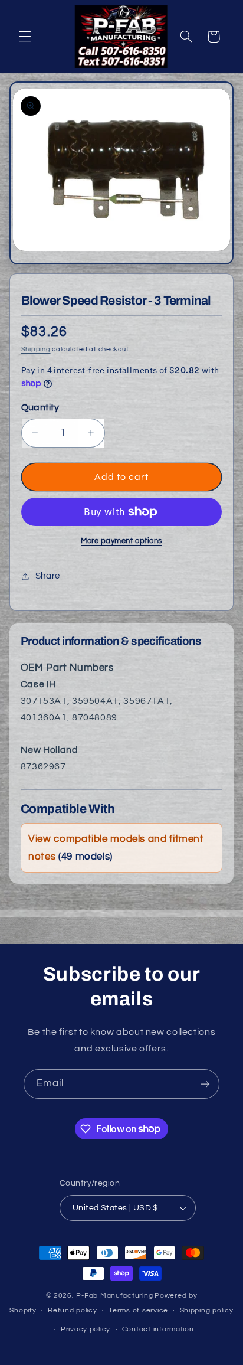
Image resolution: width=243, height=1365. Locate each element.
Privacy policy (85, 1329)
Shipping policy (207, 1310)
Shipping (36, 349)
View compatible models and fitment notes (115, 848)
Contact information (158, 1329)
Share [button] (47, 576)
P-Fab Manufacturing (114, 1295)
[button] (24, 36)
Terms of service (138, 1310)
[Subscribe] (205, 1083)
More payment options (121, 541)
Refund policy (72, 1310)
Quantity (40, 407)
